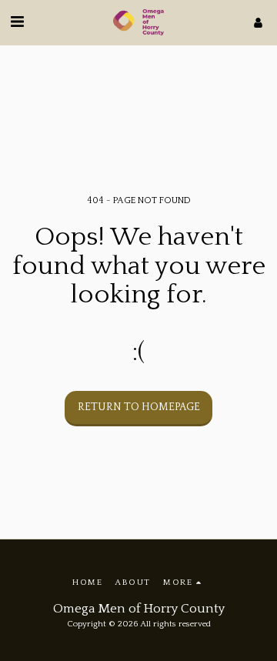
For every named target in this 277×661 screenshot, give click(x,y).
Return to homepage (139, 407)
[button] (17, 22)
